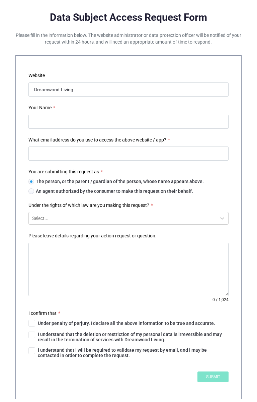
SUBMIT (213, 377)
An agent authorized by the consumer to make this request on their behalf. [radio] (114, 191)
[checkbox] (128, 323)
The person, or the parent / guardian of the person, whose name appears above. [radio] (120, 181)
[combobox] (32, 218)
